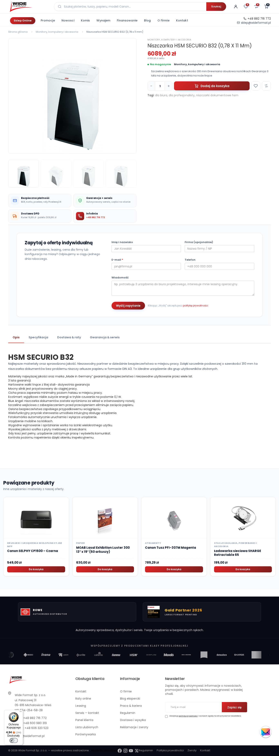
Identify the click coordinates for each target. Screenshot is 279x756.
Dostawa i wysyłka (133, 720)
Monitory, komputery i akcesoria (57, 32)
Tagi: (150, 95)
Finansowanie (127, 20)
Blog (147, 20)
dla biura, (161, 95)
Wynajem (103, 20)
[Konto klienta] (235, 6)
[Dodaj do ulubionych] (255, 85)
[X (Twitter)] (137, 751)
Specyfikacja (38, 337)
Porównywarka (85, 734)
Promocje (48, 20)
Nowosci (67, 20)
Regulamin (127, 713)
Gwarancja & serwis (105, 337)
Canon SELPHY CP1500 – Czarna (32, 551)
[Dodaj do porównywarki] (266, 85)
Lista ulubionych (86, 727)
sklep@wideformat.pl (256, 23)
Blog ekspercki (130, 699)
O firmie (163, 20)
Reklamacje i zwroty (134, 727)
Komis (85, 20)
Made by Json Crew (104, 750)
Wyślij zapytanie (128, 306)
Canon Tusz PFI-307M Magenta (170, 547)
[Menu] (20, 712)
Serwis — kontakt (87, 713)
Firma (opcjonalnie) (199, 242)
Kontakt (182, 20)
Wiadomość (120, 277)
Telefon (190, 260)
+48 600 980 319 (35, 723)
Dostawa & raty (69, 337)
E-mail (117, 260)
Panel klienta (84, 720)
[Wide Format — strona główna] (28, 6)
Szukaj (216, 6)
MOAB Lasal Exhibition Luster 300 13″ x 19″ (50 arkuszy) (103, 549)
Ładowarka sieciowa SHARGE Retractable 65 (237, 553)
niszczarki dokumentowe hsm (217, 95)
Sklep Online (23, 20)
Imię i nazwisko (122, 242)
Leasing (80, 706)
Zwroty (191, 750)
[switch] (14, 740)
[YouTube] (131, 751)
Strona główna (18, 32)
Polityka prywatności (170, 750)
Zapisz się (234, 707)
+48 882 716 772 (259, 18)
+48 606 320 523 (36, 728)
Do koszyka (36, 569)
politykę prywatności (195, 305)
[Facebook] (120, 751)
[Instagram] (125, 751)
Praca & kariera (131, 706)
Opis (16, 337)
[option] (72, 96)
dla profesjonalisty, (182, 95)
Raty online (83, 699)
